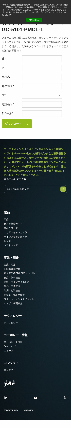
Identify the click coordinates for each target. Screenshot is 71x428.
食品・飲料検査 (12, 277)
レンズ (7, 241)
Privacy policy (11, 410)
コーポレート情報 (16, 335)
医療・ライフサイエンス (16, 282)
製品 (7, 212)
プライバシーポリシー (54, 12)
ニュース (8, 350)
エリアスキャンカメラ (15, 232)
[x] (65, 398)
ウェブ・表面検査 (13, 303)
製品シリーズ (11, 228)
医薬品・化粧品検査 (14, 294)
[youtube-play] (35, 398)
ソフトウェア (11, 245)
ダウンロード (13, 123)
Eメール (7, 113)
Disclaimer (28, 410)
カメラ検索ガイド (13, 223)
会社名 (6, 77)
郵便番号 (7, 86)
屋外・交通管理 (12, 286)
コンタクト (11, 363)
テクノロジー (13, 315)
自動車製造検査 (12, 269)
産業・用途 (11, 257)
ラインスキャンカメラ (15, 236)
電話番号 (7, 104)
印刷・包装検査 (12, 290)
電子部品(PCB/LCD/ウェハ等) (19, 273)
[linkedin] (6, 398)
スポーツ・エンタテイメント (19, 299)
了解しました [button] (34, 19)
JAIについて (10, 346)
